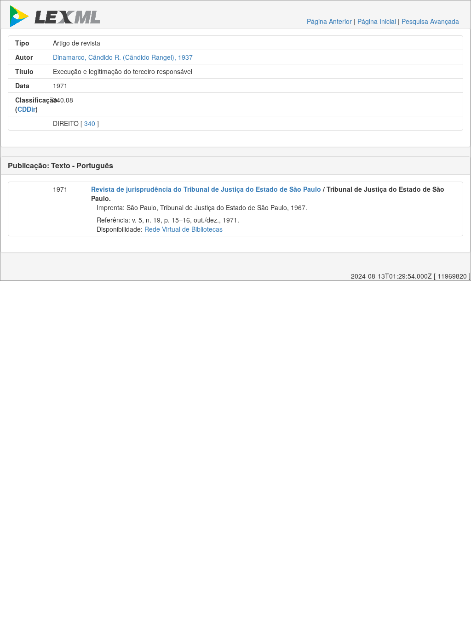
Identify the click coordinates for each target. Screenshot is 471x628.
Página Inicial (376, 21)
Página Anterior (329, 21)
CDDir (26, 109)
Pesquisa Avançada (430, 21)
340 (89, 123)
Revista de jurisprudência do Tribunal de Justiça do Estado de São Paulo (206, 189)
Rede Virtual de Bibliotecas (183, 229)
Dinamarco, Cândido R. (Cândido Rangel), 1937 (123, 57)
